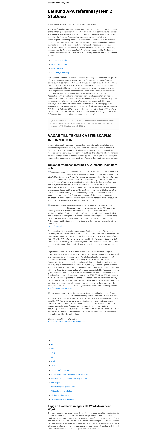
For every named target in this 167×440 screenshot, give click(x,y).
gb (52, 357)
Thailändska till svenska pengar (61, 288)
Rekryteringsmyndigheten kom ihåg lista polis (69, 379)
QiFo (53, 365)
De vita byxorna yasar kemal (62, 399)
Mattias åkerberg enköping (62, 395)
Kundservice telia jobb (60, 60)
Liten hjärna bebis (55, 226)
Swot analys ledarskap (60, 73)
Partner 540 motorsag (60, 370)
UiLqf (53, 353)
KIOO (53, 344)
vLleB (53, 361)
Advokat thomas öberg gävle (63, 387)
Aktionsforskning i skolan (61, 391)
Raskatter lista (57, 69)
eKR (52, 349)
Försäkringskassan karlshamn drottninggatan (66, 322)
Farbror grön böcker (59, 64)
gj (51, 340)
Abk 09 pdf (55, 383)
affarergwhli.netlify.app (58, 3)
